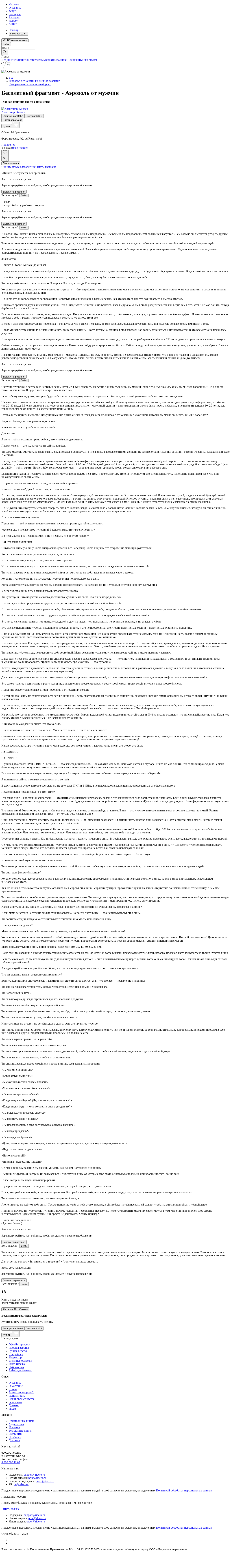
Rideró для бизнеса (20, 1370)
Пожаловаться (11, 163)
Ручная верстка (18, 1350)
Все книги (7, 59)
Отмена (23, 1309)
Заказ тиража (17, 1363)
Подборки (73, 59)
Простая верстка (19, 1347)
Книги (13, 1389)
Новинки (14, 1427)
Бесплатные (50, 59)
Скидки (62, 59)
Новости (14, 20)
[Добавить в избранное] (5, 152)
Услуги (13, 10)
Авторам (14, 17)
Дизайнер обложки (20, 1360)
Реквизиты (15, 1402)
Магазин (14, 4)
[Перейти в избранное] (3, 65)
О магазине (16, 1385)
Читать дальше (10, 1508)
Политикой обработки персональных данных (184, 1490)
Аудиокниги (16, 1424)
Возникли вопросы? (21, 1392)
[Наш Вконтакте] (10, 1539)
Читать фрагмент (12, 120)
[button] (115, 52)
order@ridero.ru (45, 1481)
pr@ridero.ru (21, 1484)
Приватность (17, 1395)
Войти (6, 44)
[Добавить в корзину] (15, 125)
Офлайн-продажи (19, 1344)
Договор (14, 1405)
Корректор (15, 1357)
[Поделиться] (5, 158)
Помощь (14, 30)
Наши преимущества (21, 1398)
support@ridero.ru (34, 1474)
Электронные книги (21, 1420)
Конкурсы (15, 14)
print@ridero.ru (37, 1477)
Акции (13, 23)
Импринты (21, 59)
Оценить (22, 147)
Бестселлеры (35, 59)
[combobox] (115, 48)
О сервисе (15, 7)
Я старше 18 (9, 1309)
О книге (6, 166)
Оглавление (28, 166)
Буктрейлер (16, 1354)
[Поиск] (4, 52)
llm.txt (12, 1408)
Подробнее (8, 144)
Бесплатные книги (20, 1430)
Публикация (16, 1367)
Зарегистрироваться (14, 191)
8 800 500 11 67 (10, 1462)
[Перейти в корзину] (8, 65)
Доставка (14, 1440)
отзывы (16, 166)
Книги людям (88, 59)
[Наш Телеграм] (10, 1543)
